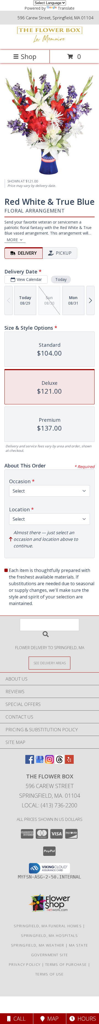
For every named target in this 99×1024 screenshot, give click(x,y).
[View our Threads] (59, 762)
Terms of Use (49, 974)
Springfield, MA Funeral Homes (48, 925)
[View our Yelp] (69, 762)
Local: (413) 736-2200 (49, 805)
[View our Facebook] (29, 762)
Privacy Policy (24, 964)
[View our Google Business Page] (39, 762)
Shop (28, 56)
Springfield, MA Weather (37, 945)
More (12, 239)
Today (61, 279)
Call (18, 1018)
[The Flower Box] (49, 42)
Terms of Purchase (66, 964)
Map (52, 1018)
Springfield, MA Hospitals (49, 935)
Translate (66, 8)
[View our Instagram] (49, 762)
